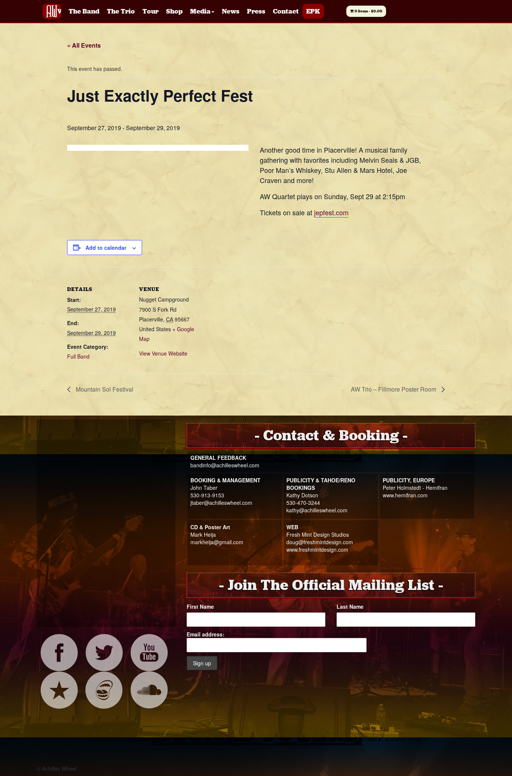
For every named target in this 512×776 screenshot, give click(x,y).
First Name (200, 606)
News (231, 11)
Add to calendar (105, 247)
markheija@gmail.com (216, 542)
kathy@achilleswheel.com (316, 510)
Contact (286, 11)
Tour (150, 11)
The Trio (121, 11)
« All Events (84, 45)
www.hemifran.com (405, 495)
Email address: (206, 634)
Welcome (59, 11)
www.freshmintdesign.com (317, 549)
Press (256, 11)
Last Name (350, 606)
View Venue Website (163, 353)
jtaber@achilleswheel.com (221, 502)
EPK (313, 11)
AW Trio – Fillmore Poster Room (394, 389)
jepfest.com (331, 212)
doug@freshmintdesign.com (319, 542)
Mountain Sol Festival (103, 389)
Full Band (78, 356)
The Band (84, 11)
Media (200, 11)
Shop (174, 11)
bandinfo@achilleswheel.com (224, 465)
